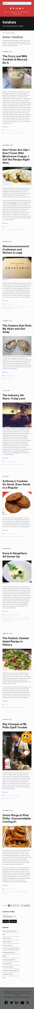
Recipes (6, 226)
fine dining (12, 133)
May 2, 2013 (6, 476)
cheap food (6, 536)
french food (18, 229)
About (5, 12)
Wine (4, 978)
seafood (10, 378)
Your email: (5, 914)
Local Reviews (13, 12)
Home (4, 33)
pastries (18, 307)
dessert (10, 307)
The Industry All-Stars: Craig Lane (14, 396)
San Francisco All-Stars (15, 464)
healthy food (13, 707)
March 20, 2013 (7, 548)
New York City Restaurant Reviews (11, 949)
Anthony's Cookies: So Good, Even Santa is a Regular (16, 484)
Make (10, 997)
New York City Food (7, 945)
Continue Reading (9, 219)
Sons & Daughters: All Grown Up (15, 554)
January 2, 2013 (7, 719)
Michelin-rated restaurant (15, 619)
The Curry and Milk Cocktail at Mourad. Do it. (15, 59)
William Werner (11, 308)
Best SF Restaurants (23, 12)
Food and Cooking (7, 942)
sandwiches (23, 307)
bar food (6, 891)
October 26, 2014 (7, 241)
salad (18, 707)
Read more (5, 126)
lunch (14, 307)
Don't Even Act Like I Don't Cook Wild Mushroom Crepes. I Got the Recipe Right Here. (16, 156)
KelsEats (9, 22)
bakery (5, 307)
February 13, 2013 (8, 633)
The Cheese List (17, 14)
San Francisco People (9, 461)
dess (11, 536)
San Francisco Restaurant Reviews (12, 615)
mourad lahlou (19, 133)
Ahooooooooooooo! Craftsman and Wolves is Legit (16, 249)
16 (22, 905)
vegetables (9, 621)
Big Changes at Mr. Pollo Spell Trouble (15, 725)
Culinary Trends (6, 938)
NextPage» (27, 905)
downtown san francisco (23, 617)
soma (25, 133)
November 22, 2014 (8, 145)
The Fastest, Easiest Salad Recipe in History (16, 641)
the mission (20, 536)
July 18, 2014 (6, 390)
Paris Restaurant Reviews (9, 952)
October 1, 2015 (7, 51)
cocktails (6, 133)
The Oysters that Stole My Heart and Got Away (17, 328)
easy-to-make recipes (9, 229)
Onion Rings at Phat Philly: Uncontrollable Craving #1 (17, 818)
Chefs (4, 934)
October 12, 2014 (7, 321)
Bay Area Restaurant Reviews (10, 931)
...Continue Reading (9, 788)
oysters (6, 378)
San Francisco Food (9, 304)
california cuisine (8, 617)
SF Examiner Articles (8, 974)
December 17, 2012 (8, 810)
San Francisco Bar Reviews (10, 130)
